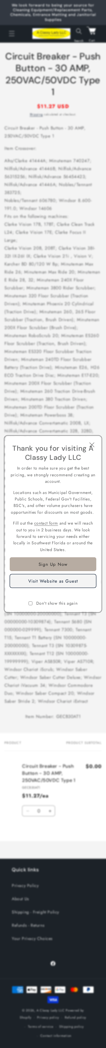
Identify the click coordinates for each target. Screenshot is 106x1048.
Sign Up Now (53, 564)
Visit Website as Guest (53, 581)
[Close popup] (92, 445)
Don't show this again (57, 603)
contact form (46, 523)
